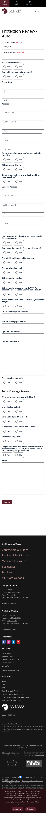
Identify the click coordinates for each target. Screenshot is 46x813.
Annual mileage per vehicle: (14, 322)
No (20, 66)
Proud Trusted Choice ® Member (11, 724)
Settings (25, 804)
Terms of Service (38, 777)
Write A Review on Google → (12, 670)
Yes (8, 66)
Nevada (10, 729)
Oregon (20, 729)
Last (5, 100)
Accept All (17, 809)
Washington (26, 729)
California (4, 729)
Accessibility (5, 777)
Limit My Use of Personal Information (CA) (18, 783)
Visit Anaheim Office (9, 629)
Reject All (30, 809)
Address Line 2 (9, 122)
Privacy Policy (15, 777)
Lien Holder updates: (11, 342)
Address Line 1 (9, 113)
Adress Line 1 (9, 196)
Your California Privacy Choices (11, 781)
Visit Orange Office (9, 603)
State (5, 140)
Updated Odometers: (11, 332)
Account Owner (13, 43)
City (5, 131)
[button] (42, 3)
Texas (35, 729)
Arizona (15, 729)
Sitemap (5, 779)
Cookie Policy (28, 777)
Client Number (13, 52)
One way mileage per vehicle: (15, 312)
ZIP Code (7, 150)
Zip (4, 233)
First (5, 91)
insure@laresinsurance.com (17, 598)
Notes (4, 461)
